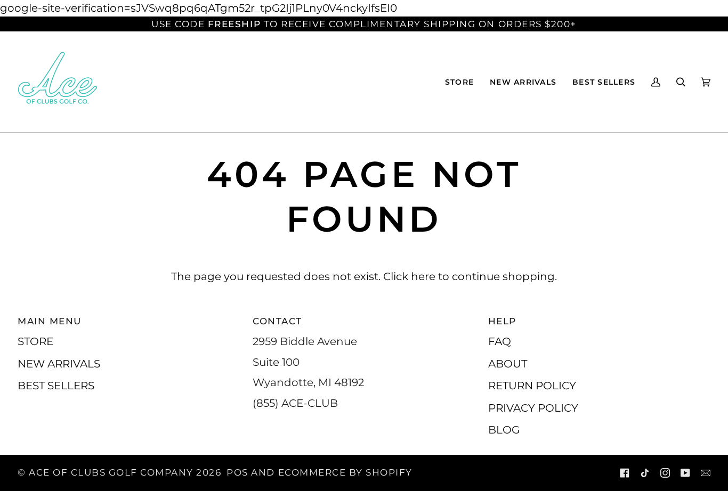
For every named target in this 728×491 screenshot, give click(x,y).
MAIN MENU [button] (50, 321)
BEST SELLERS (56, 385)
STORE (35, 341)
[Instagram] (665, 473)
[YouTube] (685, 473)
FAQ (499, 341)
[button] (459, 82)
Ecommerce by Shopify (345, 472)
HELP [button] (502, 321)
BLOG (504, 429)
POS (237, 472)
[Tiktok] (645, 473)
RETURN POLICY (532, 385)
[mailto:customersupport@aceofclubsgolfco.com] (705, 473)
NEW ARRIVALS (59, 363)
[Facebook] (624, 473)
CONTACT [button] (277, 321)
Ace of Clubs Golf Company (111, 472)
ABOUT (507, 363)
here (423, 276)
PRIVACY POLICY (533, 407)
